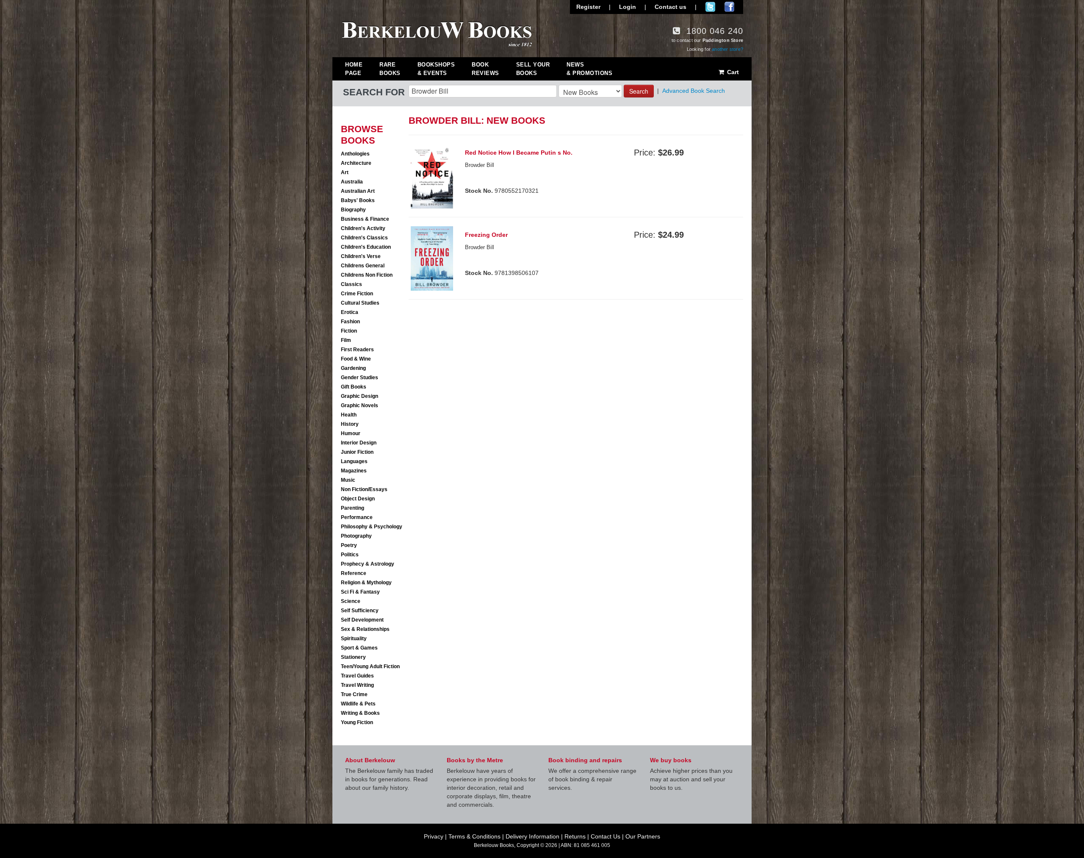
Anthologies (355, 154)
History (350, 424)
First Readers (357, 350)
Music (348, 480)
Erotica (349, 312)
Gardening (353, 368)
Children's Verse (361, 256)
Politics (350, 555)
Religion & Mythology (366, 583)
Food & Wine (356, 359)
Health (349, 415)
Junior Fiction (357, 452)
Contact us (670, 6)
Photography (356, 536)
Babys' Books (358, 200)
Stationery (353, 657)
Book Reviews (485, 68)
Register (588, 6)
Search (638, 91)
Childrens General (362, 266)
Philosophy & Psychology (371, 527)
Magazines (354, 471)
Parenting (352, 508)
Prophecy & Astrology (367, 564)
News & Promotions (589, 68)
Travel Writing (357, 685)
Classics (351, 284)
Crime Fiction (357, 294)
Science (350, 601)
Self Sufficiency (360, 611)
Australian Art (358, 191)
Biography (353, 210)
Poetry (349, 545)
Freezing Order (486, 234)
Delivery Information (532, 836)
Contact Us (605, 836)
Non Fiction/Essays (364, 489)
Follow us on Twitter (710, 7)
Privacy (433, 836)
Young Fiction (357, 722)
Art (344, 172)
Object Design (358, 499)
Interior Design (358, 443)
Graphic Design (359, 396)
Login (627, 6)
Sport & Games (359, 648)
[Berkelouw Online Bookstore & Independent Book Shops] (437, 33)
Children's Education (366, 247)
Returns (575, 836)
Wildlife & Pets (358, 704)
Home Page (353, 68)
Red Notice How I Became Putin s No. (518, 152)
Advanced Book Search (693, 90)
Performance (357, 517)
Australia (352, 182)
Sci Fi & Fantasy (360, 592)
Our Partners (642, 836)
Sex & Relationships (365, 629)
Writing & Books (360, 713)
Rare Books (390, 68)
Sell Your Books (533, 68)
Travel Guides (357, 676)
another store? (727, 49)
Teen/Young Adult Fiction (370, 666)
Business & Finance (365, 219)
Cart (732, 72)
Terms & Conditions (474, 836)
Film (346, 340)
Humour (350, 433)
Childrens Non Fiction (367, 275)
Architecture (356, 163)
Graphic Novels (359, 405)
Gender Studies (359, 377)
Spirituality (354, 638)
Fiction (349, 331)
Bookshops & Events (436, 68)
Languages (354, 461)
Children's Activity (363, 228)
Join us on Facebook (729, 7)
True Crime (354, 694)
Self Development (362, 620)
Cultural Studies (360, 303)
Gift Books (353, 387)
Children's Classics (364, 238)
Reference (353, 573)
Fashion (350, 322)
